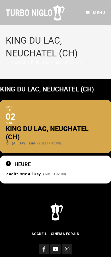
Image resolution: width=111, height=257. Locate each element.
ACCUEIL (39, 234)
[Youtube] (55, 249)
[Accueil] (7, 62)
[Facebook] (44, 249)
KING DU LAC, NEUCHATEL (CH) (57, 62)
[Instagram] (67, 249)
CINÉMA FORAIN (65, 234)
